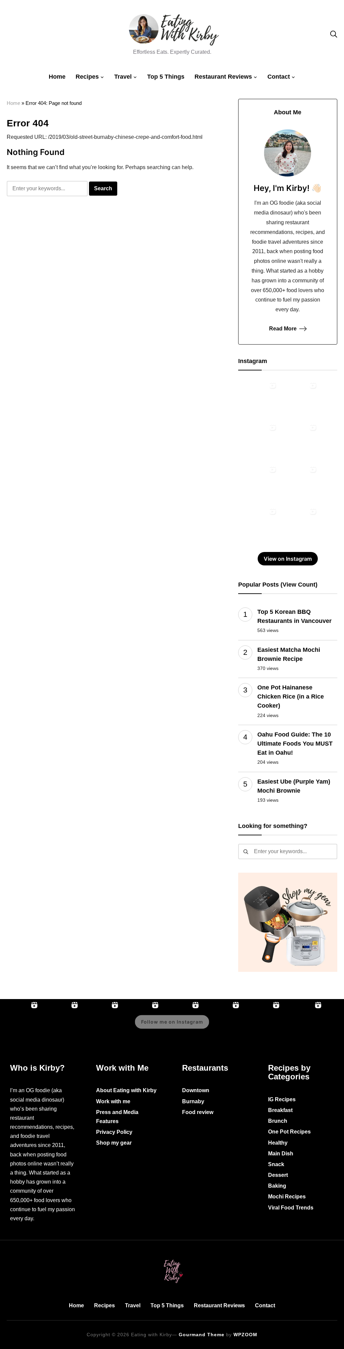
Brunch (277, 1121)
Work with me (113, 1101)
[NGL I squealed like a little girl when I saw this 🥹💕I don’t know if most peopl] (258, 483)
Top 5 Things (165, 76)
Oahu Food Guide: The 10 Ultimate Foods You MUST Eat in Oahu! (295, 743)
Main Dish (280, 1153)
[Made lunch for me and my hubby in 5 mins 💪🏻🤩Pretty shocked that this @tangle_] (258, 525)
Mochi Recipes (287, 1196)
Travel (123, 76)
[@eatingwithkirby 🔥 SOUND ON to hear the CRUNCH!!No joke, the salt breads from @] (298, 483)
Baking (277, 1186)
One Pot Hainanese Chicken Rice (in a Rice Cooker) (290, 696)
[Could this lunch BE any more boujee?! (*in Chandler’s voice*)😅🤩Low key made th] (258, 399)
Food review (197, 1112)
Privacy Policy (114, 1132)
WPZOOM (245, 1334)
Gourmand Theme (201, 1334)
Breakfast (280, 1110)
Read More (283, 328)
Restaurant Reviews (223, 76)
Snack (276, 1164)
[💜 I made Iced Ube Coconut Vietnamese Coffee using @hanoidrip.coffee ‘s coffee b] (298, 441)
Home (57, 76)
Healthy (278, 1143)
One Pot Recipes (289, 1132)
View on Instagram (288, 558)
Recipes (87, 76)
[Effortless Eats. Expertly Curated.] (172, 1258)
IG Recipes (282, 1099)
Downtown (195, 1090)
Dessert (278, 1175)
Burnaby (193, 1101)
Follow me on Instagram (172, 1022)
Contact (278, 76)
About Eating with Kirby (126, 1090)
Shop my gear (114, 1143)
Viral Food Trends (290, 1208)
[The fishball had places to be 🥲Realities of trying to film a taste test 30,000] (258, 441)
